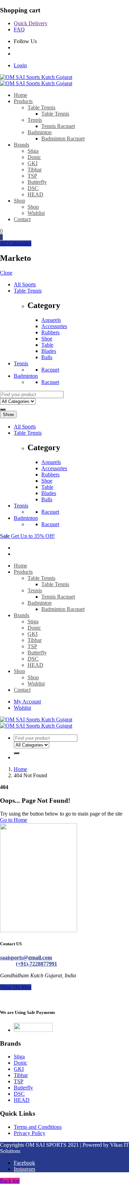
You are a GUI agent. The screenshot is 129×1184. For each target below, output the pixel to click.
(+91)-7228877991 (36, 964)
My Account (27, 701)
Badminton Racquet (63, 138)
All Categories (15, 243)
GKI (32, 163)
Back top (10, 1181)
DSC (33, 188)
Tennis (35, 120)
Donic (34, 157)
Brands (21, 145)
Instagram (24, 1169)
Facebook (24, 1163)
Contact (22, 219)
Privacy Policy (29, 1133)
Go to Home (13, 820)
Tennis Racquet (58, 126)
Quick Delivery (30, 23)
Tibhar (35, 169)
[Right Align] (3, 409)
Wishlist (36, 213)
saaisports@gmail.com (26, 957)
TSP (32, 176)
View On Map (15, 987)
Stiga (33, 151)
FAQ (19, 29)
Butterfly (37, 182)
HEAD (35, 194)
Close (6, 273)
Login (20, 65)
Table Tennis (41, 107)
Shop (19, 201)
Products (23, 101)
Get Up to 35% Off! (27, 536)
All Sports (25, 284)
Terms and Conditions (38, 1127)
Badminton (40, 132)
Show (8, 414)
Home (20, 95)
